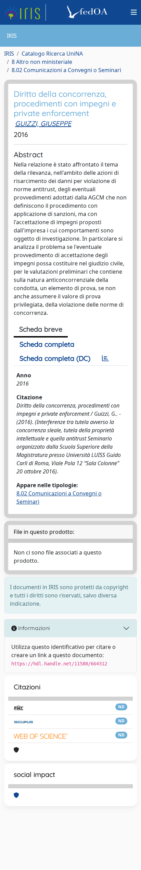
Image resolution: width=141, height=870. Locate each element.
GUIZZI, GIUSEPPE (43, 123)
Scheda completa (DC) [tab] (55, 358)
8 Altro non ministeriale (42, 62)
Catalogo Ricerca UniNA (52, 53)
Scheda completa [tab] (47, 344)
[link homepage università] (88, 12)
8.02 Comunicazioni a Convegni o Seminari (66, 70)
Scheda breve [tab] (40, 329)
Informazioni (33, 628)
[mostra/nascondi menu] (134, 12)
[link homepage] (25, 12)
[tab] (105, 358)
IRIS (9, 53)
